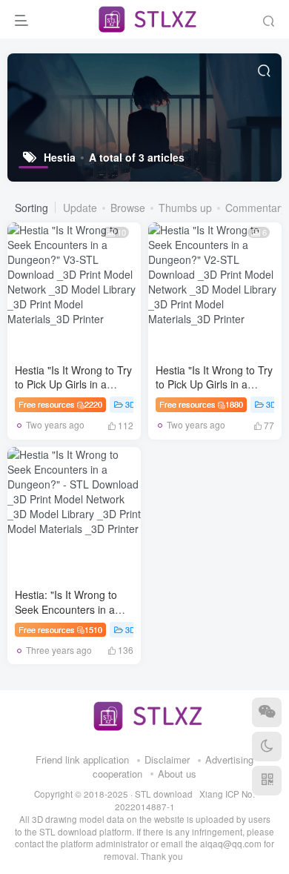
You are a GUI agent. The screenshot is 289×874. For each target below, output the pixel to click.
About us (177, 774)
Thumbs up (185, 207)
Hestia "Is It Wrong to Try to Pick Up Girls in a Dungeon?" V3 (73, 384)
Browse (127, 207)
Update (80, 207)
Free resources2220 (60, 404)
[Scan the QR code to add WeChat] (267, 712)
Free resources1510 (60, 629)
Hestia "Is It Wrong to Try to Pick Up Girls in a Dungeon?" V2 (214, 384)
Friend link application (82, 759)
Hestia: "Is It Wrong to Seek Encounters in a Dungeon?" (66, 609)
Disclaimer (167, 759)
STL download (165, 794)
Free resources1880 (201, 404)
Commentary (255, 207)
